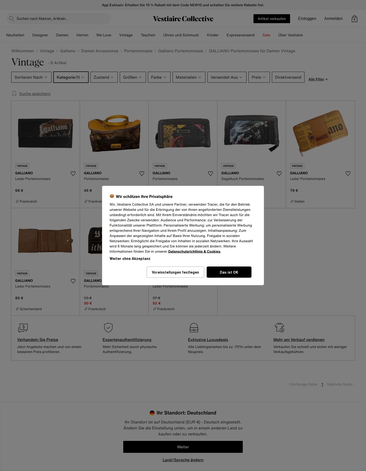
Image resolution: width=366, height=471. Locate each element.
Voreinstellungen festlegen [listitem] (175, 272)
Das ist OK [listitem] (229, 272)
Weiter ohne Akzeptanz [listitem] (130, 258)
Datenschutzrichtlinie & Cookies (194, 251)
